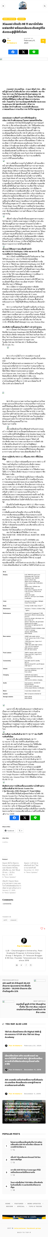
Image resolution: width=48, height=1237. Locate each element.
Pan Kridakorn (24, 946)
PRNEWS (21, 19)
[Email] (17, 965)
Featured (18, 1203)
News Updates (9, 19)
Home (7, 1203)
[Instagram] (31, 965)
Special (21, 1206)
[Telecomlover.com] (23, 6)
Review (9, 1206)
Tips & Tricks (35, 1206)
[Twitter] (21, 965)
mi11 (5, 920)
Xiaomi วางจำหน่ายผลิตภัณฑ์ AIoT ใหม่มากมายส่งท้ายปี (31, 865)
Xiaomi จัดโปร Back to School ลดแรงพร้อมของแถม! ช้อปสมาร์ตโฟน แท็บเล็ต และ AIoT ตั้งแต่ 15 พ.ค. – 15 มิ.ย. (11, 867)
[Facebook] (26, 965)
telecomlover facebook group (27, 1228)
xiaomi (13, 920)
